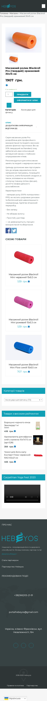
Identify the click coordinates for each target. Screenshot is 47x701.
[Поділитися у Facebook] (8, 230)
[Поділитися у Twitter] (14, 230)
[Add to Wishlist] (9, 105)
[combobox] (23, 399)
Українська (14, 698)
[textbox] (23, 400)
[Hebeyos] (9, 6)
